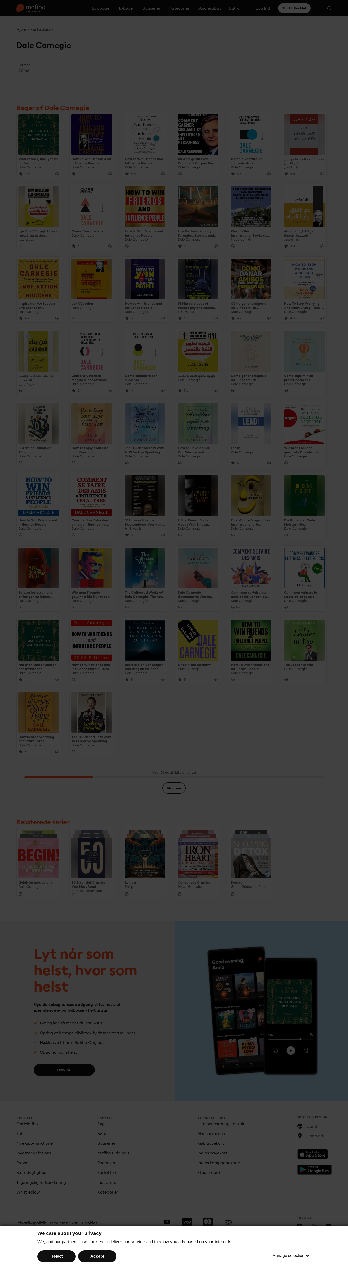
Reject (56, 1256)
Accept (97, 1256)
